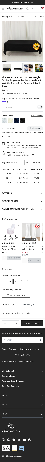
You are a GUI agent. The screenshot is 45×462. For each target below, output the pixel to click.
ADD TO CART (14, 258)
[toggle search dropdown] (27, 8)
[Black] (22, 120)
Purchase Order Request (13, 381)
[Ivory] (10, 120)
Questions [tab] (26, 304)
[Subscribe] (40, 340)
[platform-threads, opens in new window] (8, 439)
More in (37, 116)
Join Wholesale (8, 376)
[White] (4, 120)
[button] (7, 68)
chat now (24, 355)
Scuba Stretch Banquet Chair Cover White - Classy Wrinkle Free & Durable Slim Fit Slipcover (10, 248)
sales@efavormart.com (28, 349)
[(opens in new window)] (6, 448)
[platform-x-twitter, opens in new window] (19, 439)
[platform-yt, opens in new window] (24, 439)
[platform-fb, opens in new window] (13, 439)
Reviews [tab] (8, 304)
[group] (22, 2)
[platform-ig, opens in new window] (3, 439)
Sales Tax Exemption (11, 386)
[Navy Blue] (16, 120)
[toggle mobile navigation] (3, 8)
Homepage (7, 16)
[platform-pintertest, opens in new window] (29, 439)
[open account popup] (32, 8)
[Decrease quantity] (5, 323)
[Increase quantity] (16, 323)
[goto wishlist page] (37, 8)
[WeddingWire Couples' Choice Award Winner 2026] (14, 448)
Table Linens (19, 16)
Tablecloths (32, 16)
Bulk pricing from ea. (15, 94)
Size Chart (36, 128)
